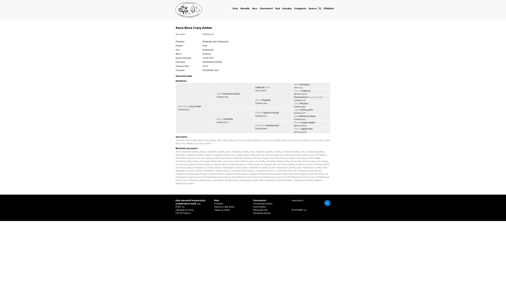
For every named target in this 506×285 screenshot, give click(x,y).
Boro (296, 84)
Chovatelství (266, 8)
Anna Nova (183, 106)
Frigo (296, 109)
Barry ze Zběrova (247, 164)
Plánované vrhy (260, 210)
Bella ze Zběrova (298, 164)
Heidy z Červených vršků (204, 161)
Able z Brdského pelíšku (187, 151)
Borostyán (260, 125)
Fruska (297, 90)
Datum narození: (183, 58)
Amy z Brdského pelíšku (313, 151)
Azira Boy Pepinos (279, 158)
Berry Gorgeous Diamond (231, 174)
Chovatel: (180, 70)
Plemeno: (180, 41)
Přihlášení (329, 8)
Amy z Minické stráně (193, 180)
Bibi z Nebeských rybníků (272, 180)
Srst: (178, 49)
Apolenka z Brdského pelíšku (190, 155)
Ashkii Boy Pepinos (242, 158)
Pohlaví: (179, 45)
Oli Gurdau (271, 161)
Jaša (257, 100)
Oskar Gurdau (309, 161)
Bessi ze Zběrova (315, 164)
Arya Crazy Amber (202, 143)
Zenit (267, 87)
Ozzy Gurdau (182, 164)
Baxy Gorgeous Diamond (206, 174)
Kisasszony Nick (316, 97)
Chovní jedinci (259, 206)
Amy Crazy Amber (290, 140)
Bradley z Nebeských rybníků (299, 180)
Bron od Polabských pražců (295, 177)
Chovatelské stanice (262, 203)
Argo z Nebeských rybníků (309, 167)
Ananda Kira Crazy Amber (312, 140)
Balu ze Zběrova (230, 164)
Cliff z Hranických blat (303, 170)
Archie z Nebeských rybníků (282, 167)
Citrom (297, 128)
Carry (296, 103)
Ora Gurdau (296, 161)
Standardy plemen (262, 213)
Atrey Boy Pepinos (260, 158)
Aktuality (245, 8)
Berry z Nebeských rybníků (246, 180)
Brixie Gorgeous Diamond (305, 174)
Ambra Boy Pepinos (185, 158)
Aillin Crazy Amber (225, 140)
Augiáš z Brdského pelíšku (217, 155)
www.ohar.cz (298, 200)
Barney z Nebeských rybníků (218, 180)
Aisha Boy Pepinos (282, 155)
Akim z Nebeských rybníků (255, 167)
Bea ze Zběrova (264, 164)
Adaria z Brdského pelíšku (212, 151)
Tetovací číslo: (182, 66)
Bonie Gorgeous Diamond (256, 174)
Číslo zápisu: (180, 34)
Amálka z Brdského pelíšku (287, 151)
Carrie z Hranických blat (234, 170)
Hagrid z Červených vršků (300, 158)
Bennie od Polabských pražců (238, 177)
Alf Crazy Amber (243, 140)
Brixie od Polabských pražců (267, 177)
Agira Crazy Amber (207, 140)
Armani (258, 112)
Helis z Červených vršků (228, 161)
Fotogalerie (300, 8)
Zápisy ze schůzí (222, 210)
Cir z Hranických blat (282, 170)
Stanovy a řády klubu (224, 206)
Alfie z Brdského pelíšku (261, 151)
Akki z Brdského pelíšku (237, 151)
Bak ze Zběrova (214, 164)
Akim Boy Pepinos (300, 155)
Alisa (219, 119)
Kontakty (287, 8)
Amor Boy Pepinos (204, 158)
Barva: (179, 54)
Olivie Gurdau (283, 161)
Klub (277, 8)
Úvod (235, 8)
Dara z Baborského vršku (243, 155)
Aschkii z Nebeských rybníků (208, 170)
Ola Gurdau (260, 161)
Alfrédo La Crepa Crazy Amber (266, 140)
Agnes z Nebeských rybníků (200, 167)
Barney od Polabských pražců (209, 177)
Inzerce (312, 8)
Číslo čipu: (180, 62)
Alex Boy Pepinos (318, 155)
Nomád (297, 122)
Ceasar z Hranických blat (259, 170)
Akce (254, 8)
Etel (296, 116)
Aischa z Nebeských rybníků (228, 167)
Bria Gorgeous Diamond (280, 174)
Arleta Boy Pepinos (223, 158)
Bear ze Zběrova (281, 164)
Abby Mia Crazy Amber (186, 140)
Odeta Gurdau (247, 161)
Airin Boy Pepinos (264, 155)
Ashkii (219, 93)
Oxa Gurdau (322, 161)
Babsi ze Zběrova (197, 164)
